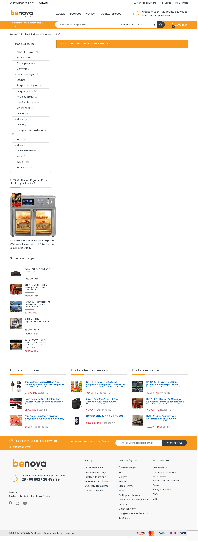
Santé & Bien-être (28, 102)
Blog (155, 498)
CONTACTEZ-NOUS (111, 13)
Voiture (22, 113)
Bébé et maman (27, 52)
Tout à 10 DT (25, 167)
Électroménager (27, 74)
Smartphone (25, 107)
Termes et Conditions (96, 481)
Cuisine (123, 476)
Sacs (21, 156)
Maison (22, 119)
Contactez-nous (94, 490)
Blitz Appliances (26, 63)
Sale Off (23, 162)
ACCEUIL (60, 13)
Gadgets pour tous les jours (29, 132)
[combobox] (86, 24)
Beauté (22, 124)
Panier (156, 485)
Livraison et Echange (96, 472)
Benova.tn (22, 533)
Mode (21, 145)
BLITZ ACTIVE (25, 57)
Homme (22, 139)
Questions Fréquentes (96, 485)
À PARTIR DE (29, 2)
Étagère (22, 79)
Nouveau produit (27, 96)
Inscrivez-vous (174, 442)
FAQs (155, 494)
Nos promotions (27, 91)
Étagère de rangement (31, 85)
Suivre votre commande (146, 2)
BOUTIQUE (75, 13)
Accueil (14, 34)
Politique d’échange (95, 476)
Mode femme (126, 485)
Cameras (23, 68)
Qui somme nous (94, 467)
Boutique (166, 2)
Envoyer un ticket (162, 489)
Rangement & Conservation (134, 499)
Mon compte (181, 2)
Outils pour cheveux (29, 150)
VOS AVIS (91, 13)
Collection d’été (127, 508)
